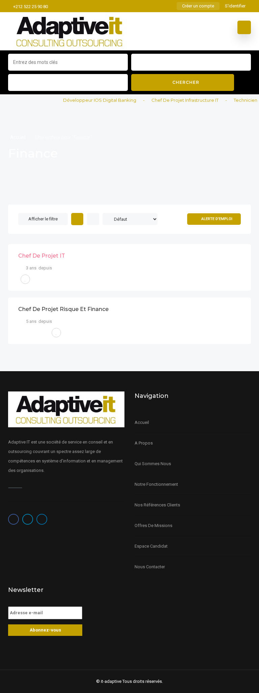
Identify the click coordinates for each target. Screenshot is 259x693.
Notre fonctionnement (156, 484)
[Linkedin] (41, 519)
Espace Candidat (151, 546)
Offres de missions (153, 525)
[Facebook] (13, 519)
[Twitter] (27, 519)
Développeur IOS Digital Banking (94, 100)
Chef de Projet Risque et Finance (63, 309)
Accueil (18, 137)
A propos (144, 443)
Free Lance (33, 332)
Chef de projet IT (41, 256)
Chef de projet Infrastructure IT (179, 100)
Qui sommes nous (153, 463)
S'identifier (235, 5)
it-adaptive (111, 681)
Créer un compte (198, 5)
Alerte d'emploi (216, 219)
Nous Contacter (150, 566)
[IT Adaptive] (70, 31)
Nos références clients (157, 504)
